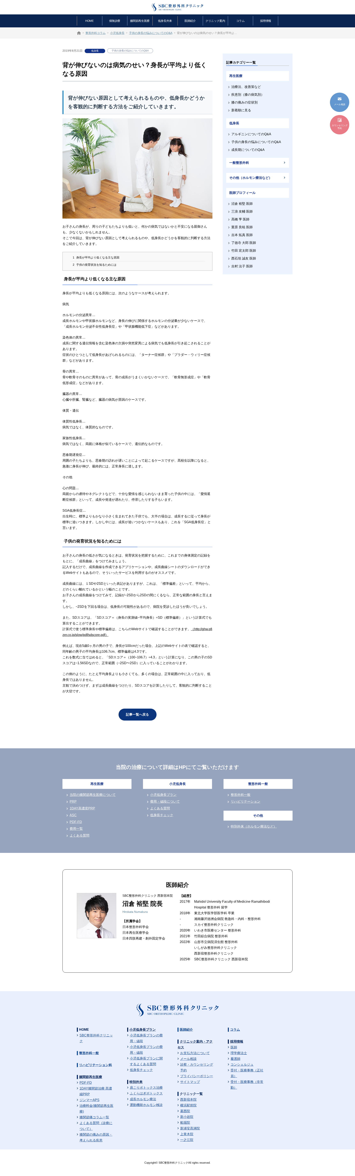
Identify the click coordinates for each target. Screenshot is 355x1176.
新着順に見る (241, 110)
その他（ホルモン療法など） (250, 177)
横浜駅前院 (188, 1105)
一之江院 (186, 1140)
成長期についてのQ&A (248, 149)
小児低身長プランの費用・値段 (146, 1038)
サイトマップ (190, 1082)
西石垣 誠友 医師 (243, 258)
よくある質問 (79, 835)
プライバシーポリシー (196, 1076)
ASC (73, 815)
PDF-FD (76, 822)
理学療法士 (239, 1053)
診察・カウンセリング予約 (196, 1067)
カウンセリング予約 (340, 126)
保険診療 (114, 20)
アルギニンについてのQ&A (251, 134)
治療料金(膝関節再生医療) (96, 1108)
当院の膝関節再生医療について (93, 794)
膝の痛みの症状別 (244, 102)
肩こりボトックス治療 (146, 1087)
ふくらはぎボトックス (146, 1093)
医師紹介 (190, 20)
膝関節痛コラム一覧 (94, 1117)
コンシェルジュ (242, 1064)
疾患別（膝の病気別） (247, 94)
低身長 (95, 50)
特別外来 (136, 1082)
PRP (73, 801)
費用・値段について (165, 801)
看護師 (235, 1059)
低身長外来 (165, 20)
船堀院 (185, 1122)
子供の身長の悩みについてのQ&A (130, 50)
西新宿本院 (188, 1099)
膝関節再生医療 (140, 20)
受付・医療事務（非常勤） (247, 1084)
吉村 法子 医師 (242, 266)
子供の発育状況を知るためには (94, 264)
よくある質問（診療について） (96, 1126)
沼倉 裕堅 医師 (242, 203)
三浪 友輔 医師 (242, 211)
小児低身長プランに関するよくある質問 (146, 1061)
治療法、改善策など (246, 86)
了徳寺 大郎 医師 (243, 243)
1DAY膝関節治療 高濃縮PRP (96, 1091)
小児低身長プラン (163, 794)
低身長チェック (161, 815)
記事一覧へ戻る (137, 714)
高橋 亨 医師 (240, 219)
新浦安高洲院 (190, 1128)
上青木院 (186, 1134)
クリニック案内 (215, 20)
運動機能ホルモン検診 (146, 1105)
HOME (89, 20)
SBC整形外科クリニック (96, 1038)
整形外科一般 (240, 794)
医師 (234, 1047)
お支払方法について (195, 1053)
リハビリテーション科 (95, 1065)
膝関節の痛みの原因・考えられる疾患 (96, 1137)
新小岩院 (186, 1117)
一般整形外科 (239, 162)
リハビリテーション (245, 801)
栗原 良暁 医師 (242, 227)
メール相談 (188, 1059)
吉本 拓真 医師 (242, 235)
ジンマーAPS (89, 1100)
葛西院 (185, 1111)
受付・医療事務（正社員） (247, 1073)
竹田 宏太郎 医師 (243, 250)
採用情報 (265, 20)
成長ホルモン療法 (143, 1099)
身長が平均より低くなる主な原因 (96, 257)
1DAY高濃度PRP (82, 808)
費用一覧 (76, 828)
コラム (240, 20)
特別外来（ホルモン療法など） (254, 826)
